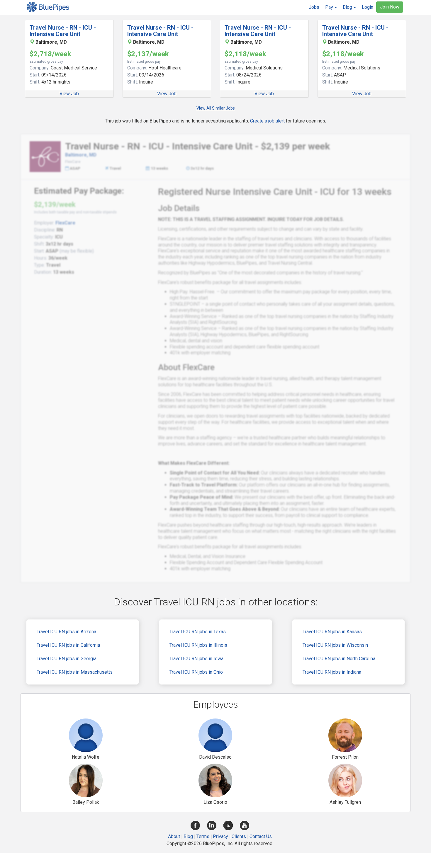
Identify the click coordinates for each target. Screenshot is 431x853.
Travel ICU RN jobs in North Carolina (339, 658)
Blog (188, 836)
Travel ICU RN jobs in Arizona (66, 631)
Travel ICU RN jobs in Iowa (196, 658)
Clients (239, 836)
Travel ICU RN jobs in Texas (197, 631)
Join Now (389, 7)
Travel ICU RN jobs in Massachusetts (75, 672)
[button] (331, 7)
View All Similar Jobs (215, 108)
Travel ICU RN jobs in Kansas (332, 631)
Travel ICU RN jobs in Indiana (332, 672)
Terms (202, 836)
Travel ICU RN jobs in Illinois (198, 645)
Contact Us (261, 836)
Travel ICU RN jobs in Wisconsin (335, 645)
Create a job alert (267, 121)
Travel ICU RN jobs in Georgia (66, 658)
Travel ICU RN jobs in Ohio (196, 672)
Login (367, 7)
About (174, 836)
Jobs (314, 7)
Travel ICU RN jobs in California (68, 645)
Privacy (220, 836)
